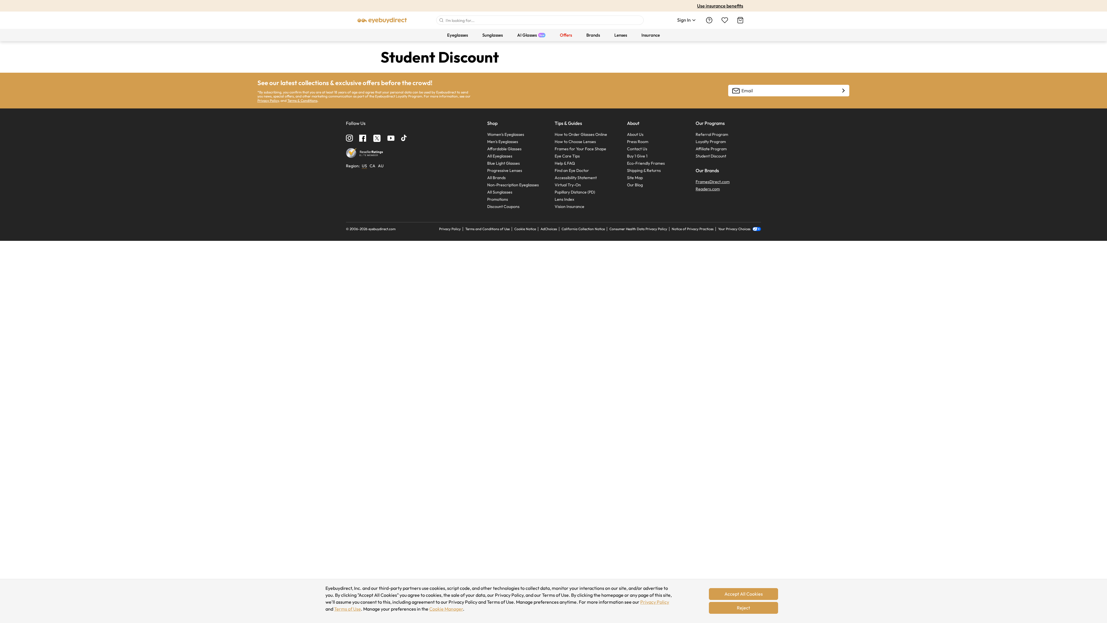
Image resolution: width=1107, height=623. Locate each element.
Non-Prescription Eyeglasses (513, 184)
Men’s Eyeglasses (502, 141)
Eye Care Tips (567, 156)
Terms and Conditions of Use (487, 229)
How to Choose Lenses (575, 141)
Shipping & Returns (644, 170)
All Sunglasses (499, 192)
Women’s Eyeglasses (505, 134)
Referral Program (712, 134)
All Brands (496, 177)
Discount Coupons (503, 206)
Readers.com (708, 189)
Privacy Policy (654, 602)
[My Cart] (740, 20)
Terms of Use (347, 609)
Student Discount (711, 156)
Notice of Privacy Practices (692, 229)
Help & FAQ (565, 163)
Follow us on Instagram (349, 138)
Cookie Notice (525, 229)
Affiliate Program (711, 148)
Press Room (637, 141)
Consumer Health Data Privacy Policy (638, 229)
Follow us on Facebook (362, 138)
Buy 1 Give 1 (637, 156)
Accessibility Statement (576, 177)
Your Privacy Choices (734, 229)
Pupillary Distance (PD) (575, 192)
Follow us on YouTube (391, 138)
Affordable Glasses (504, 148)
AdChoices (549, 229)
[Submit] (441, 20)
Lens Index (564, 199)
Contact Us (637, 148)
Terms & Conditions (302, 100)
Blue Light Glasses (503, 163)
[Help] (709, 20)
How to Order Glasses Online (581, 134)
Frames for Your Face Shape (580, 148)
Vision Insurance (569, 206)
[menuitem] (457, 35)
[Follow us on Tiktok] (404, 138)
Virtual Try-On (568, 184)
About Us (635, 134)
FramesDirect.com (713, 181)
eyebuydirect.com (382, 229)
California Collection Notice (583, 229)
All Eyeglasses (499, 156)
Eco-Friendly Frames (646, 163)
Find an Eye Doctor (572, 170)
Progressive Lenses (504, 170)
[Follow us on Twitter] (376, 138)
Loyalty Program (711, 141)
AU (381, 165)
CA (372, 165)
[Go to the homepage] (382, 20)
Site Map (635, 177)
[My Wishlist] (725, 20)
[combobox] (540, 20)
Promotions (497, 199)
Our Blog (635, 184)
